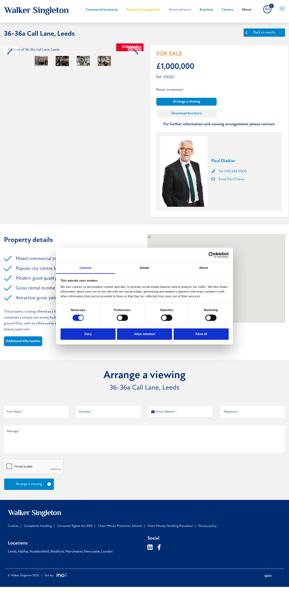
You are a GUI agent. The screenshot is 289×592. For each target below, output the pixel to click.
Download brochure (186, 113)
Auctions (206, 10)
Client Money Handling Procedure (170, 526)
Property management (143, 10)
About (246, 10)
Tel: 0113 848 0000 (232, 171)
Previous (10, 54)
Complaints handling (38, 526)
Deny (88, 334)
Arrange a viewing (186, 101)
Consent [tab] (85, 267)
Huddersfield (39, 552)
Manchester (74, 552)
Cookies (13, 526)
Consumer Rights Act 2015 (74, 526)
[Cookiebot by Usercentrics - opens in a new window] (211, 255)
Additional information (23, 341)
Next (136, 54)
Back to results (264, 32)
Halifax (23, 552)
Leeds (12, 552)
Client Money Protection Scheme (120, 526)
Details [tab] (144, 267)
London (107, 552)
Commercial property (102, 10)
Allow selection (144, 334)
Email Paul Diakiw (231, 179)
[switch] (122, 318)
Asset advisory (180, 10)
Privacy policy (207, 526)
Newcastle (92, 552)
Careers (227, 10)
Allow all (201, 334)
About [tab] (203, 267)
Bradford (57, 552)
